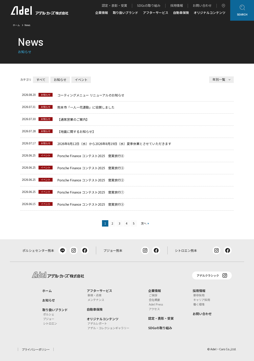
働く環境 (198, 304)
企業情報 (101, 13)
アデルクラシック (208, 275)
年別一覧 (219, 79)
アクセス (154, 309)
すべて (40, 79)
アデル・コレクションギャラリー (108, 328)
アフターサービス (155, 13)
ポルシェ (48, 314)
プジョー (48, 319)
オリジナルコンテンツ (209, 13)
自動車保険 (181, 13)
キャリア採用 (201, 300)
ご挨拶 (153, 295)
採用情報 (176, 5)
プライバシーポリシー (36, 349)
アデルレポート (97, 323)
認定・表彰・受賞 (114, 5)
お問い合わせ (202, 5)
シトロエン (50, 323)
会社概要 (154, 300)
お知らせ (60, 79)
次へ (143, 223)
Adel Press (156, 304)
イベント (81, 79)
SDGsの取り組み (149, 5)
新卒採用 (198, 295)
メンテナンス (96, 300)
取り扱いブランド (125, 13)
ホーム (16, 25)
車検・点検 (94, 295)
